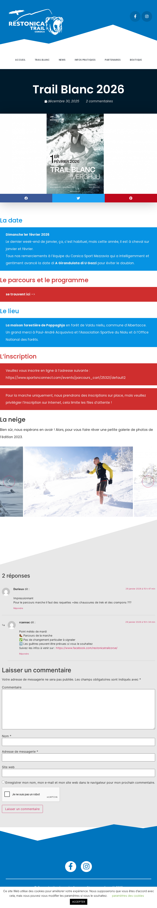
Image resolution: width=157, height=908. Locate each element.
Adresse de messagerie (20, 751)
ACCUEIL (20, 59)
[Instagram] (146, 16)
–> (20, 294)
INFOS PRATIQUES (85, 59)
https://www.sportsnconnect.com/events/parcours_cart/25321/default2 (66, 377)
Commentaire (11, 687)
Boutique (136, 59)
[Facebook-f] (135, 16)
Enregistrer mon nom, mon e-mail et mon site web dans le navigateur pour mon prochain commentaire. (80, 782)
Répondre (18, 608)
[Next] (148, 481)
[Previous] (9, 481)
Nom (6, 736)
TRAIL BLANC (42, 59)
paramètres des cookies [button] (128, 895)
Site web (8, 767)
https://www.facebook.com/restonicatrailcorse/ (86, 648)
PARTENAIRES (113, 59)
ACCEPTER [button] (78, 901)
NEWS (62, 59)
